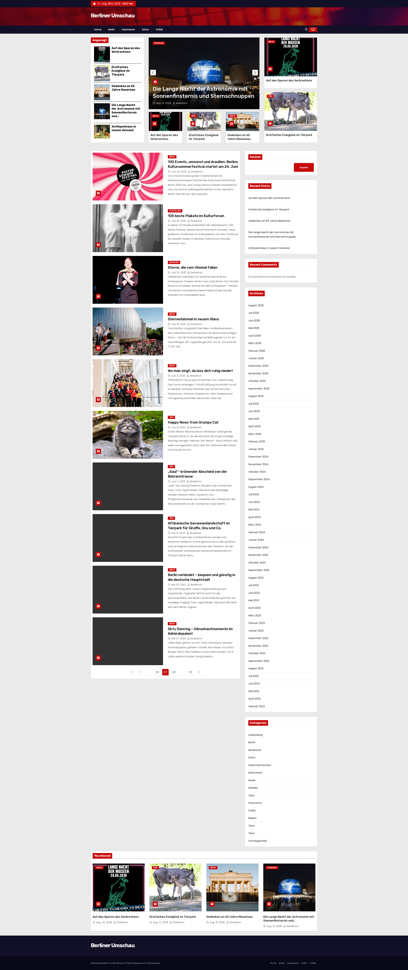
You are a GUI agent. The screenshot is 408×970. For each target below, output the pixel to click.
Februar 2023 (256, 623)
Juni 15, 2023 (178, 324)
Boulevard (174, 262)
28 (173, 672)
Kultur (145, 29)
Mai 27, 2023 (179, 638)
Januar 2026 (256, 358)
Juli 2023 (253, 585)
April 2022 (254, 699)
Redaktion (181, 103)
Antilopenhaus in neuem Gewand (124, 128)
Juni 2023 (254, 593)
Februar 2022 (256, 706)
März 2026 (254, 343)
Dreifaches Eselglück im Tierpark (121, 70)
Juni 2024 (254, 502)
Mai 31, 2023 (178, 533)
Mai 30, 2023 (179, 584)
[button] (306, 29)
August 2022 (255, 668)
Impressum (128, 29)
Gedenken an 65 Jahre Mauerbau (123, 87)
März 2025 (254, 434)
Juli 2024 (253, 494)
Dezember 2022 (258, 638)
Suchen (255, 157)
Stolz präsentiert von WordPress (107, 963)
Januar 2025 (256, 449)
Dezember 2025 (258, 366)
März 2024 (254, 525)
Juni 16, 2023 (179, 272)
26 (157, 672)
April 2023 (254, 608)
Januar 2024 (256, 540)
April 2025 (254, 426)
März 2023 (254, 615)
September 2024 (259, 479)
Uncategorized (257, 841)
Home (97, 29)
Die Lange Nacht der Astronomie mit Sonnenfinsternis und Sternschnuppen (126, 112)
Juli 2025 (253, 404)
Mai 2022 (253, 691)
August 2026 (256, 305)
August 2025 (256, 396)
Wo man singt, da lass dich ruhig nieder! (200, 371)
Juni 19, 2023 (179, 220)
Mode (251, 780)
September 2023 (258, 570)
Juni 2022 (254, 683)
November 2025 (258, 373)
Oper (171, 466)
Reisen (252, 818)
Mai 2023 (253, 600)
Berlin (111, 29)
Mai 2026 (253, 328)
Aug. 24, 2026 (104, 922)
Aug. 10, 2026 (275, 926)
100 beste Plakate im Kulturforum (196, 216)
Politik (159, 29)
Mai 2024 (253, 509)
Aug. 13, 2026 (218, 922)
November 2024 (258, 464)
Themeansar (153, 963)
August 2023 (255, 578)
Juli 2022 (253, 676)
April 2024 (254, 517)
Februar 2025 (256, 441)
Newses (138, 963)
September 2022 (258, 661)
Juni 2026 (254, 320)
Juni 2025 (254, 411)
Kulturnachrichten (259, 765)
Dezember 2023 (258, 547)
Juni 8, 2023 (178, 427)
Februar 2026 (256, 351)
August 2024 (256, 487)
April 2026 (254, 336)
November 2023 (258, 555)
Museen (253, 788)
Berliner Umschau (113, 15)
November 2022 (258, 646)
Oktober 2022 (257, 653)
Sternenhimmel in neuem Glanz (193, 319)
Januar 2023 (256, 630)
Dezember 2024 (258, 456)
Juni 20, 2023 (179, 171)
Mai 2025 (253, 419)
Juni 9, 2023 (178, 375)
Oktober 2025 (257, 381)
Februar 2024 (256, 532)
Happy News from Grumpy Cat (193, 422)
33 (190, 672)
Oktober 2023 (257, 562)
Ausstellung (175, 211)
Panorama (255, 803)
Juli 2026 (253, 313)
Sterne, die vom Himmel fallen (192, 267)
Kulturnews (255, 772)
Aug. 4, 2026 (163, 103)
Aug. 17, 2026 (161, 922)
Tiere (156, 43)
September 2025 (259, 388)
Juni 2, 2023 (178, 481)
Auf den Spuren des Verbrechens (126, 50)
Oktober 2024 (257, 472)
